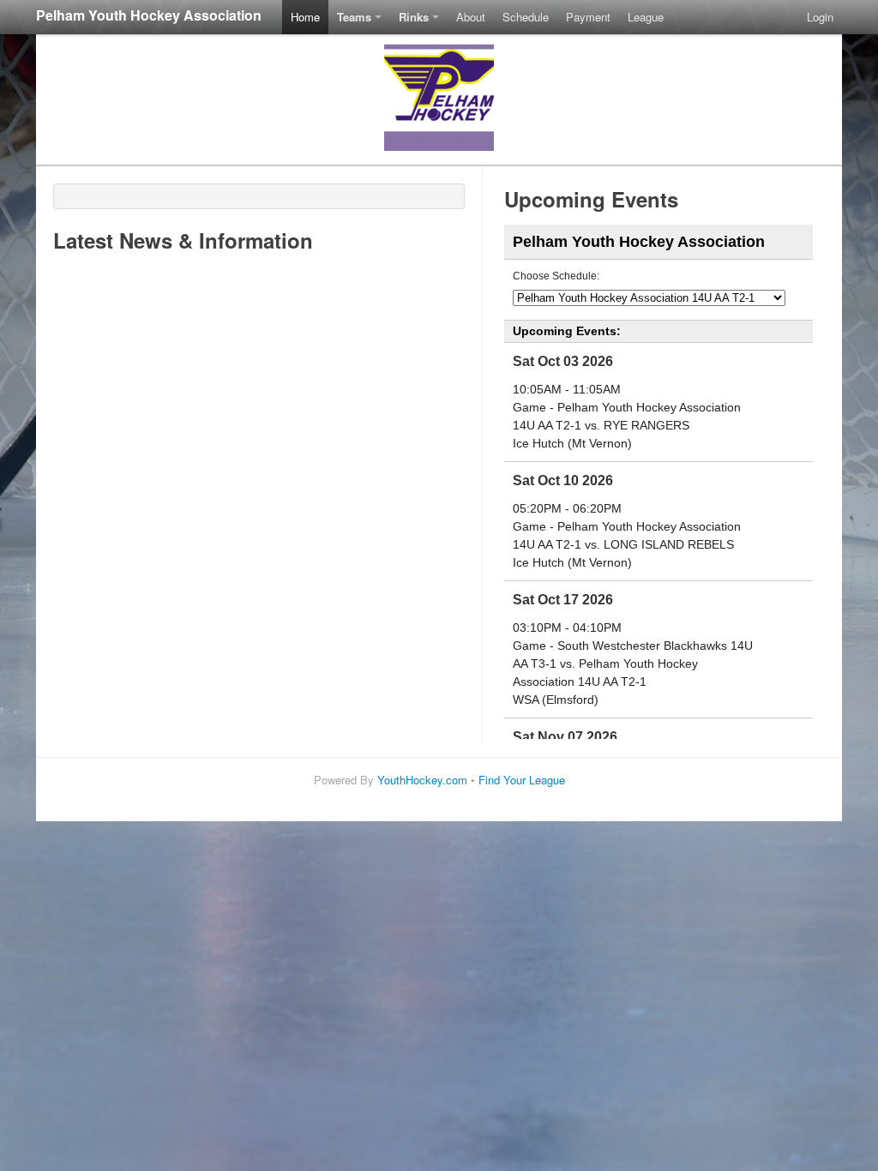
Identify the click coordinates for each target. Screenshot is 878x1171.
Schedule (525, 17)
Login (820, 17)
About (470, 17)
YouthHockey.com (422, 780)
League (646, 17)
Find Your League (521, 780)
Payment (588, 17)
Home (305, 17)
